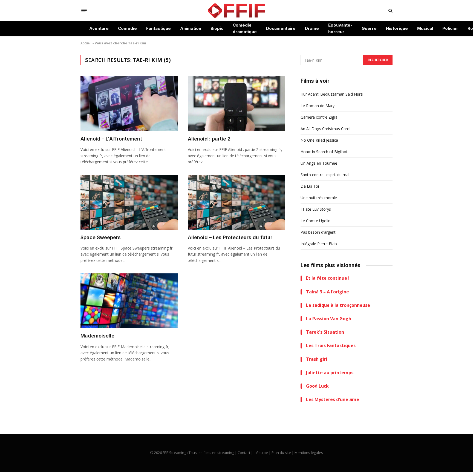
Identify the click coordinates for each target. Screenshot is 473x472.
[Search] (390, 10)
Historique (397, 28)
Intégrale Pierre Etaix (319, 243)
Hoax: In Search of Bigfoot (324, 151)
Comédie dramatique (245, 28)
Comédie (127, 28)
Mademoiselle (97, 336)
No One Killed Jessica (319, 140)
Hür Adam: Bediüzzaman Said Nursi (332, 94)
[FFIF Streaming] (236, 10)
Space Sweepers (100, 237)
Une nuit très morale (319, 197)
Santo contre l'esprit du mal (325, 174)
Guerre (369, 28)
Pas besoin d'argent (318, 232)
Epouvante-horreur (340, 28)
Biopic (216, 28)
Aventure (99, 28)
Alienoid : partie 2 (209, 139)
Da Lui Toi (310, 186)
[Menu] (84, 10)
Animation (190, 28)
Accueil (85, 43)
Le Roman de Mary (317, 105)
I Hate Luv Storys (316, 209)
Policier (450, 28)
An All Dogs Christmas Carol (325, 128)
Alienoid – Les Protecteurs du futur (230, 237)
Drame (312, 28)
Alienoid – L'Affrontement (111, 139)
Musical (425, 28)
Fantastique (158, 28)
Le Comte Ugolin (315, 220)
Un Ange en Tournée (319, 163)
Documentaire (281, 28)
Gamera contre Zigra (319, 117)
